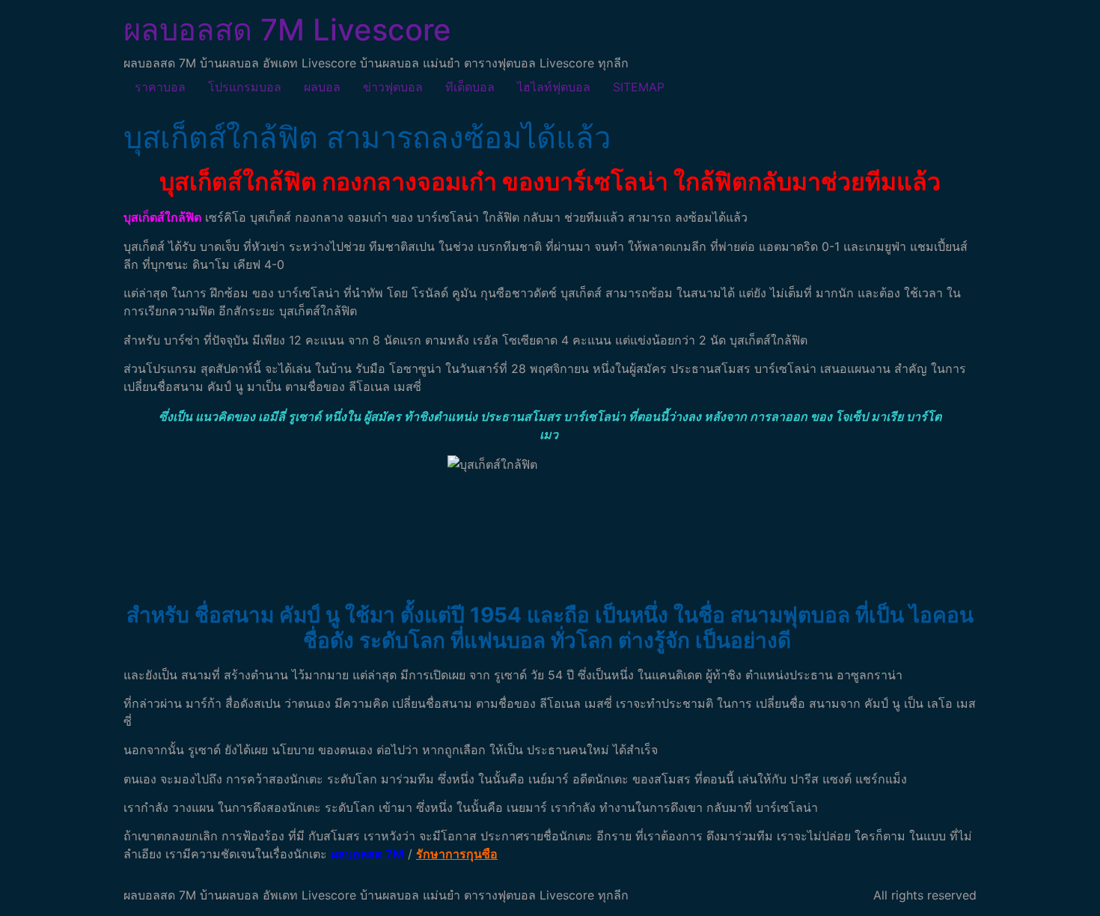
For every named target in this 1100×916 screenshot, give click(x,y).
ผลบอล (322, 86)
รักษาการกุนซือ (457, 853)
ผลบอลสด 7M (367, 853)
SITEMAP (638, 86)
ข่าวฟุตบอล (393, 86)
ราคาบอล (160, 86)
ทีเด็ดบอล (470, 86)
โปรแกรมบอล (244, 86)
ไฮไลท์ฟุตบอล (553, 86)
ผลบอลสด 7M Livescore (287, 29)
